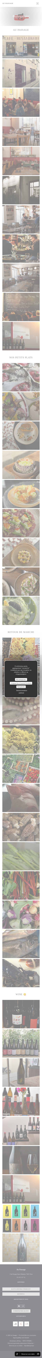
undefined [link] (21, 692)
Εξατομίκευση (21, 687)
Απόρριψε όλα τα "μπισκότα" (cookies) (21, 683)
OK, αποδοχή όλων (21, 679)
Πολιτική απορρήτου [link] (21, 690)
